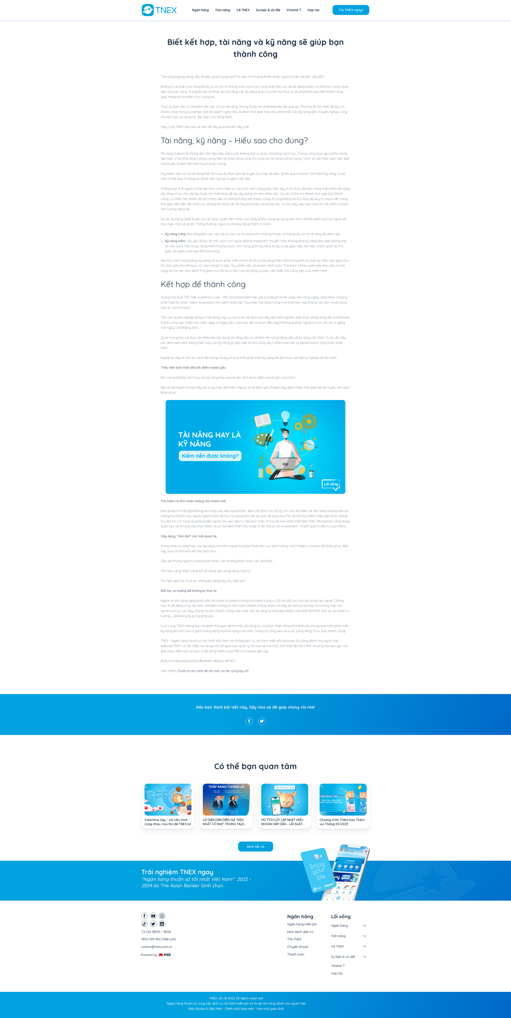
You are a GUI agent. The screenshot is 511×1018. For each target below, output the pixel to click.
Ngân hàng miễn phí (302, 924)
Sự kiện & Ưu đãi (268, 10)
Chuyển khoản (297, 947)
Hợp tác (314, 10)
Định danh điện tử (300, 932)
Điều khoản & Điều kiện (205, 1009)
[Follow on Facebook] (144, 916)
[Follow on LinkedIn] (162, 924)
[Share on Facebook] (249, 721)
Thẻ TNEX (294, 939)
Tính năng (222, 10)
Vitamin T (294, 10)
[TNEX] (162, 10)
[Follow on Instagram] (162, 916)
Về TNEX (243, 10)
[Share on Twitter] (261, 721)
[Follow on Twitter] (153, 924)
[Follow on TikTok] (144, 924)
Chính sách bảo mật (239, 1009)
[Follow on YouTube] (153, 916)
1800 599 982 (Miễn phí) (158, 939)
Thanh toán (295, 954)
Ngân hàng (200, 10)
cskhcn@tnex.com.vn (156, 947)
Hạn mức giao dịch (270, 1009)
